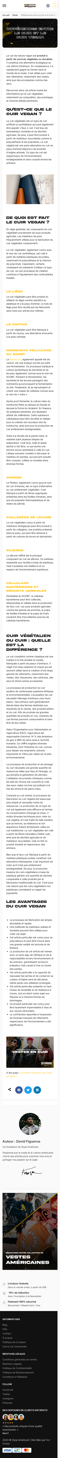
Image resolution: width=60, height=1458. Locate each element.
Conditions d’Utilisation (14, 1376)
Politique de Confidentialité (17, 1368)
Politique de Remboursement (18, 1372)
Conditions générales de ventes (19, 1359)
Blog (4, 1324)
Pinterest (7, 1402)
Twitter (6, 1394)
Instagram (8, 1398)
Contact (6, 1333)
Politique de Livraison (14, 1342)
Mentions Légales (12, 1363)
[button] (55, 5)
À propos (7, 1337)
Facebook (7, 1389)
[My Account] (48, 6)
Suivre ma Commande (14, 1346)
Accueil (6, 15)
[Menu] (7, 5)
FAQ (4, 1329)
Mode (15, 15)
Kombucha (15, 359)
